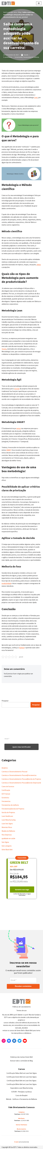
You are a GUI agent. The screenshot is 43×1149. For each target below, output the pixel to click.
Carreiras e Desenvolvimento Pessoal (14, 772)
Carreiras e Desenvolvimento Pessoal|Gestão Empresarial (21, 783)
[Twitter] (20, 1041)
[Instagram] (4, 1041)
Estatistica (5, 798)
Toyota (4, 349)
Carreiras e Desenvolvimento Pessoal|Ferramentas (19, 775)
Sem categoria (6, 846)
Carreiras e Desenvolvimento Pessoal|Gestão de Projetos (21, 779)
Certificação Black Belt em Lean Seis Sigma (21, 1081)
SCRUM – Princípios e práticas (21, 1092)
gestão (17, 389)
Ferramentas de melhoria (31, 57)
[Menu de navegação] (38, 3)
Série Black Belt (7, 850)
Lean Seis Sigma (7, 824)
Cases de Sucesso (8, 786)
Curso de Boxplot (22, 1095)
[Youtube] (25, 1041)
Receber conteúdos (23, 986)
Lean (36, 97)
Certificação (6, 790)
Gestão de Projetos (8, 812)
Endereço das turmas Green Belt (21, 1057)
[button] (21, 858)
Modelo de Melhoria (8, 831)
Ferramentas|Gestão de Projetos (13, 809)
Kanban (21, 648)
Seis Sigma (5, 842)
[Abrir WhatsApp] (5, 1143)
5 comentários (7, 57)
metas (18, 428)
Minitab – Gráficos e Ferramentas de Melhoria (21, 1099)
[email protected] (24, 1142)
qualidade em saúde (8, 838)
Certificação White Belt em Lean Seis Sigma (21, 1084)
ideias (39, 265)
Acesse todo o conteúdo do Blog (21, 1061)
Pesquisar (5, 701)
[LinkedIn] (14, 1041)
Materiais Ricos (7, 827)
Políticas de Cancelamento (21, 1007)
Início (15, 12)
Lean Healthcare (7, 816)
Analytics (5, 768)
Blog (19, 12)
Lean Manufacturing (9, 820)
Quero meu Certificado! (21, 747)
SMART (8, 450)
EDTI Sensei (6, 794)
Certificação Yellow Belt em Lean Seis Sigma (22, 1073)
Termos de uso (21, 1010)
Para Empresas (7, 835)
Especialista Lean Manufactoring (21, 1088)
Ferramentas (18, 57)
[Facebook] (9, 1041)
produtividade (6, 583)
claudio (26, 55)
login (19, 674)
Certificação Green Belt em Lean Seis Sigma (21, 1077)
